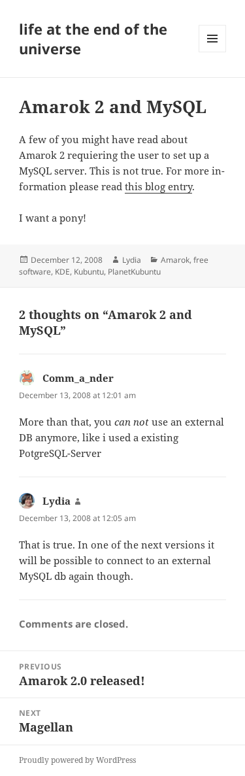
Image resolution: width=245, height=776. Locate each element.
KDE (62, 271)
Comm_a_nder (78, 377)
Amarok (175, 259)
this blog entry (158, 186)
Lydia (131, 259)
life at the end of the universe (93, 38)
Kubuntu (89, 271)
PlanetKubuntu (134, 271)
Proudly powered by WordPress (77, 760)
